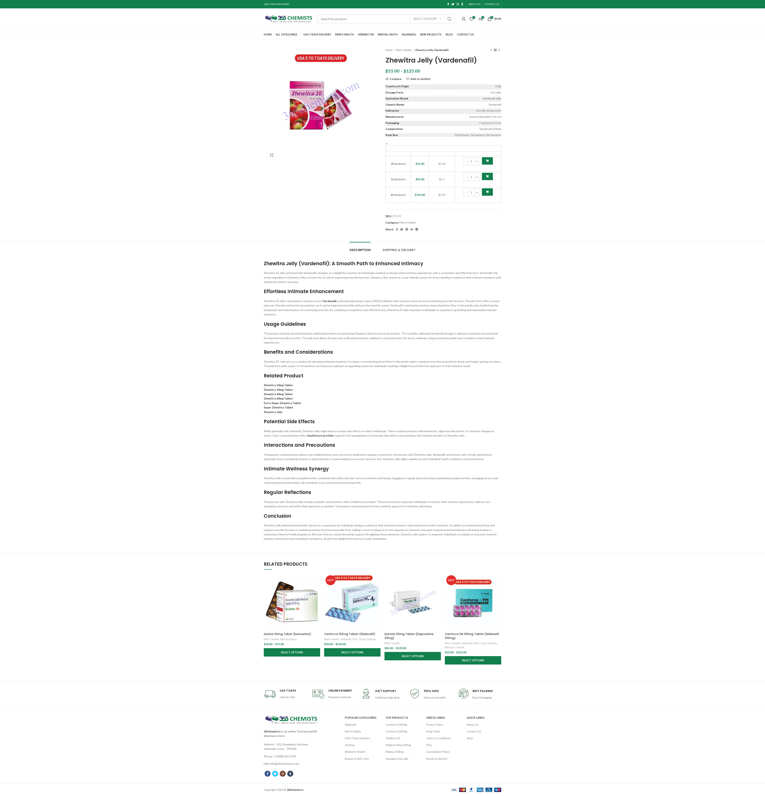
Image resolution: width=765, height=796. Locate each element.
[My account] (464, 19)
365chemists (272, 731)
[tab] (360, 248)
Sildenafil (345, 639)
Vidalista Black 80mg (398, 745)
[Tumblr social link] (462, 4)
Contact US (474, 731)
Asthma (350, 745)
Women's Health (454, 647)
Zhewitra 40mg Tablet (278, 394)
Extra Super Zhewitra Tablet (282, 403)
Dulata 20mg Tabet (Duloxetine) (287, 634)
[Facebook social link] (448, 4)
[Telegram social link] (416, 229)
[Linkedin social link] (411, 229)
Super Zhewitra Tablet (278, 407)
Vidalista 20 (392, 738)
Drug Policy (433, 731)
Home (389, 50)
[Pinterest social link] (406, 229)
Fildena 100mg (394, 751)
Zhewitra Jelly (273, 412)
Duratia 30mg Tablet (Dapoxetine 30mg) (409, 636)
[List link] (291, 746)
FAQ (429, 745)
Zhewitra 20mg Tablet (278, 389)
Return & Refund (436, 758)
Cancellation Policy (438, 751)
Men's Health (404, 50)
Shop (470, 738)
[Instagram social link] (457, 4)
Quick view (317, 589)
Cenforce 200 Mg (396, 731)
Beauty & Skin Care (357, 758)
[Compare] (317, 580)
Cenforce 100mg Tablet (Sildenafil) (349, 634)
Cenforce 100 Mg (396, 724)
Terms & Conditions (438, 738)
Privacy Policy (434, 724)
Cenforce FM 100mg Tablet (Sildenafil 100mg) (472, 636)
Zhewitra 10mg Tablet (278, 385)
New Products (288, 639)
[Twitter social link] (452, 4)
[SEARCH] (449, 19)
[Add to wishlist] (317, 598)
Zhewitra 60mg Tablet (278, 398)
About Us (473, 724)
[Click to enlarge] (272, 155)
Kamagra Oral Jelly (396, 758)
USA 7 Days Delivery (364, 639)
